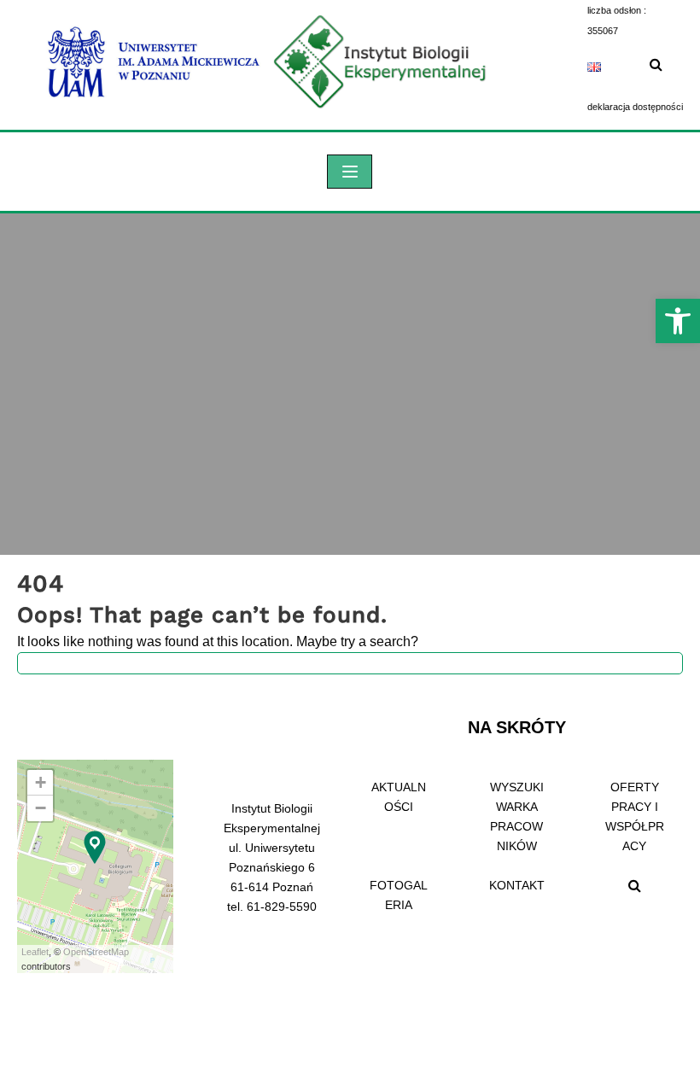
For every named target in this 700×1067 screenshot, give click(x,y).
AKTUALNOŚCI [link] (398, 796)
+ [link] (40, 782)
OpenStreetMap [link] (96, 952)
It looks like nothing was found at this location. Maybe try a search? (217, 641)
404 (40, 583)
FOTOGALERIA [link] (399, 895)
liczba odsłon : (616, 10)
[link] (678, 321)
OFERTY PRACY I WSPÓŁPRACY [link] (634, 816)
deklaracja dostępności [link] (635, 107)
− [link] (40, 808)
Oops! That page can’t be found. (202, 614)
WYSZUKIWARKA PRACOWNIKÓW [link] (517, 816)
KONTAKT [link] (517, 885)
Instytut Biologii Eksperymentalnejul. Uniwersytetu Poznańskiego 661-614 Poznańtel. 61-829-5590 (272, 857)
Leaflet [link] (35, 952)
